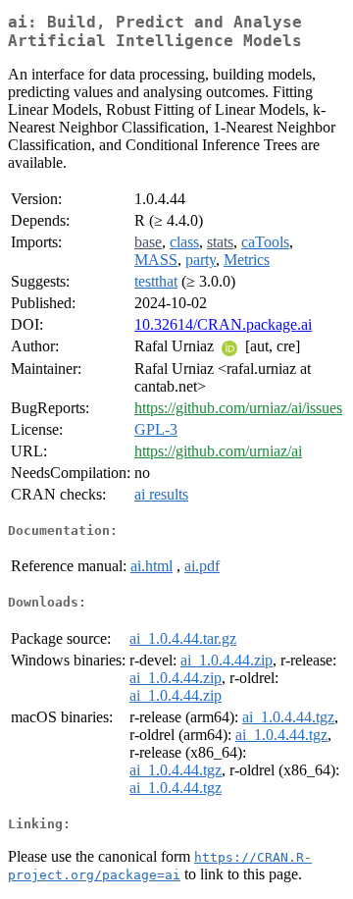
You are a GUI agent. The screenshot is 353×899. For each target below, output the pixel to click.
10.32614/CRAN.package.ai (223, 324)
